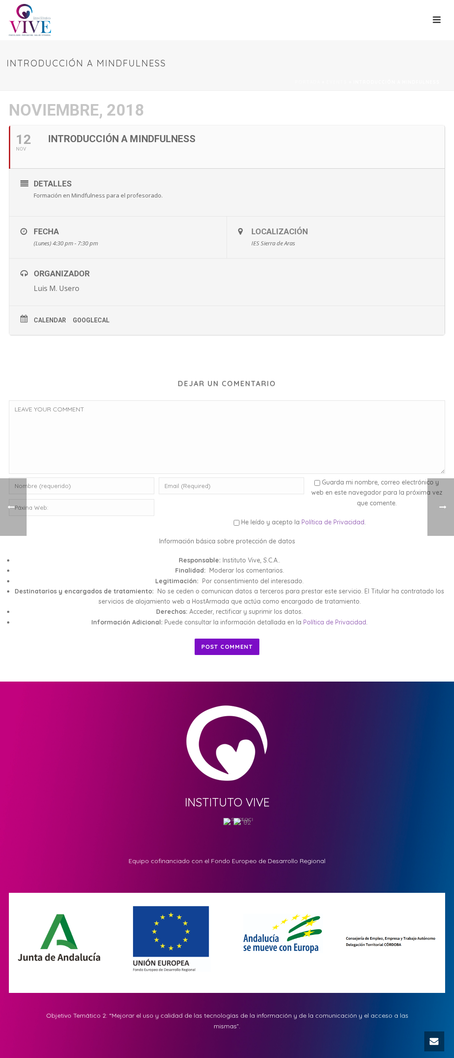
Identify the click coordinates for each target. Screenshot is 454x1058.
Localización (279, 231)
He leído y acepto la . (302, 522)
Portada (307, 82)
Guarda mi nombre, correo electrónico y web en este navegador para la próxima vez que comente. (376, 492)
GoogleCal (91, 320)
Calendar (50, 320)
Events (336, 82)
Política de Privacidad (332, 522)
